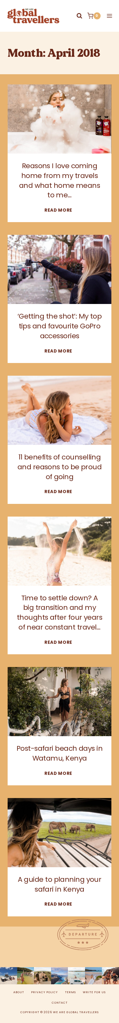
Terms (70, 992)
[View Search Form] (79, 16)
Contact (60, 1003)
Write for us (94, 992)
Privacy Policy (44, 992)
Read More (59, 210)
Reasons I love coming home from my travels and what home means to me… (59, 180)
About (18, 992)
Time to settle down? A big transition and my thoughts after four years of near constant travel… (59, 612)
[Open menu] (108, 16)
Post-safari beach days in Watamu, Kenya (59, 753)
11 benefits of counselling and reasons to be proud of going (59, 467)
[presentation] (59, 119)
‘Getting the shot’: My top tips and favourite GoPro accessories (59, 326)
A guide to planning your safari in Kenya (60, 884)
